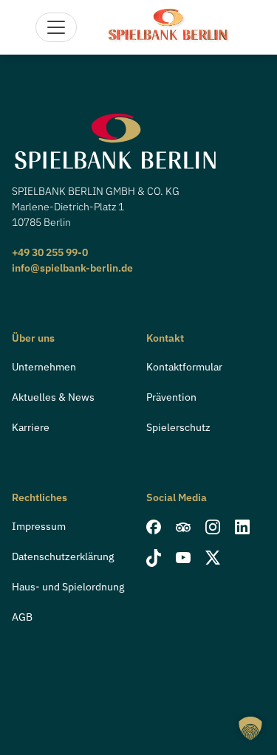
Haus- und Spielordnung (68, 586)
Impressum (39, 526)
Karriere (30, 427)
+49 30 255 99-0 (50, 252)
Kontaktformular (184, 366)
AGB (22, 617)
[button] (250, 728)
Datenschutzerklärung (63, 556)
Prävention (171, 397)
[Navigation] (56, 27)
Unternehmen (44, 366)
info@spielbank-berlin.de (72, 268)
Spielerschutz (178, 427)
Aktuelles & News (53, 397)
